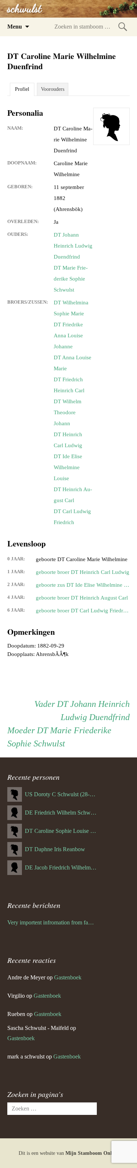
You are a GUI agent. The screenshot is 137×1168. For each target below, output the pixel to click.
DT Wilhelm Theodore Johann (67, 412)
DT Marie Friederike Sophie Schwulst (71, 279)
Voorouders (52, 89)
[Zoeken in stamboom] (123, 26)
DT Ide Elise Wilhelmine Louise (68, 467)
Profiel (22, 89)
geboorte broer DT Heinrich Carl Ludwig (82, 572)
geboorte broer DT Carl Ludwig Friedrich (83, 610)
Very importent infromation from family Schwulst (52, 922)
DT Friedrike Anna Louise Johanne (68, 335)
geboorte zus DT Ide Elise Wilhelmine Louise (83, 585)
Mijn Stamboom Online (91, 1153)
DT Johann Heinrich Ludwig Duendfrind (73, 246)
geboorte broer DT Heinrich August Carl (82, 598)
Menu (14, 26)
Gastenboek (67, 977)
